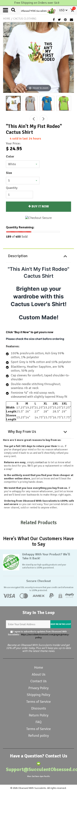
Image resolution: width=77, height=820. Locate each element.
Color (10, 156)
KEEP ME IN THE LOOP (61, 624)
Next (43, 119)
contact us (41, 462)
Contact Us (38, 681)
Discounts (38, 708)
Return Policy (38, 715)
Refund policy (38, 735)
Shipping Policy (38, 695)
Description (17, 256)
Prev (34, 119)
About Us (38, 674)
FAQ (38, 722)
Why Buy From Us (22, 431)
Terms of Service (38, 701)
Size (9, 173)
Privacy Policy (38, 688)
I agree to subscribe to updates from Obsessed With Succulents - (38, 634)
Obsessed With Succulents (32, 788)
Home (6, 18)
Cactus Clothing (24, 18)
